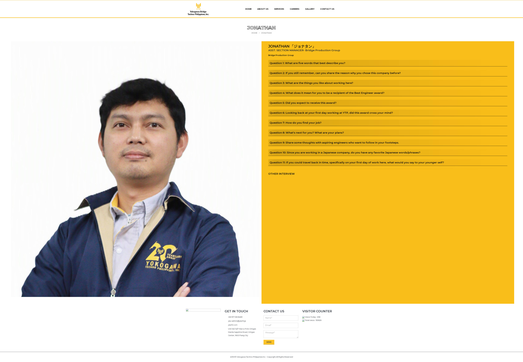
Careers (294, 9)
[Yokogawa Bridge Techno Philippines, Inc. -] (198, 9)
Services (279, 9)
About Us (262, 9)
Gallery (309, 9)
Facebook (201, 334)
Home (248, 9)
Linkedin (206, 334)
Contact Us (327, 9)
